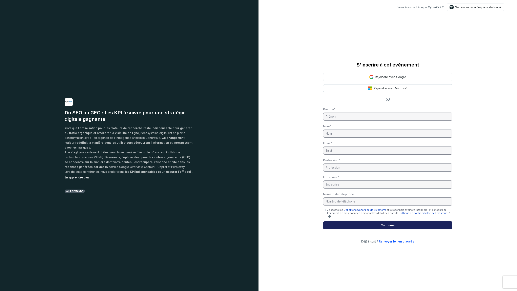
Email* (327, 143)
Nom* (327, 126)
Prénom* (329, 109)
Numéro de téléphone (338, 194)
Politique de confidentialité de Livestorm (423, 213)
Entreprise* (331, 177)
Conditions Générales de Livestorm (365, 209)
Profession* (331, 160)
